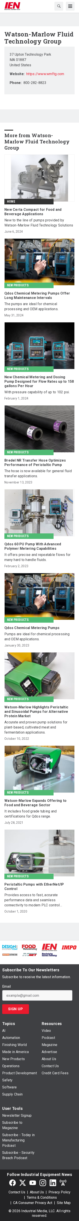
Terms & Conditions (42, 1197)
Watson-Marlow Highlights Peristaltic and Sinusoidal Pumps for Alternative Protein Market (36, 711)
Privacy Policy (59, 1192)
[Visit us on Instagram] (43, 1182)
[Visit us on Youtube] (32, 1182)
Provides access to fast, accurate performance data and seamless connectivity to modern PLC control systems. (32, 900)
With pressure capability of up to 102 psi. (37, 392)
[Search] (58, 6)
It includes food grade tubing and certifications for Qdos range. (30, 813)
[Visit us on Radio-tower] (63, 1182)
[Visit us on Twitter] (22, 1182)
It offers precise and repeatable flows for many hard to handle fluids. (37, 557)
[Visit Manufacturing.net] (29, 954)
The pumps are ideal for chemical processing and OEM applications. (31, 306)
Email (6, 986)
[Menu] (70, 6)
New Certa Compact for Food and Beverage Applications (33, 211)
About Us (37, 1192)
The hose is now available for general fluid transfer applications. (38, 473)
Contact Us (17, 1192)
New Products (18, 285)
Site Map (64, 1203)
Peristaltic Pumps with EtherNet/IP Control (34, 886)
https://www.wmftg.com (45, 74)
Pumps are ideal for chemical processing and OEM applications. (37, 636)
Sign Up (15, 1009)
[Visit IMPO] (69, 947)
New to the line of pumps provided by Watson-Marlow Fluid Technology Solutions (38, 222)
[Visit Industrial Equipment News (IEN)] (49, 947)
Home (11, 201)
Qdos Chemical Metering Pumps (31, 628)
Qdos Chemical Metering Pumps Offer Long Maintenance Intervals (37, 295)
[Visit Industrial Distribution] (10, 954)
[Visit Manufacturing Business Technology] (49, 954)
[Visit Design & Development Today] (10, 947)
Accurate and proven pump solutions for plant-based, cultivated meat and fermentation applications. (36, 727)
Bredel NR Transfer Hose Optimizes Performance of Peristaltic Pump (35, 462)
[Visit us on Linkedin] (53, 1182)
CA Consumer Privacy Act (32, 1203)
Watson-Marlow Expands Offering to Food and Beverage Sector (35, 803)
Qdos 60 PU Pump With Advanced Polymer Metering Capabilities (32, 546)
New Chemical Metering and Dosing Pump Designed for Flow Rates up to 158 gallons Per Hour (39, 381)
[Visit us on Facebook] (12, 1182)
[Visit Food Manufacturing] (29, 947)
